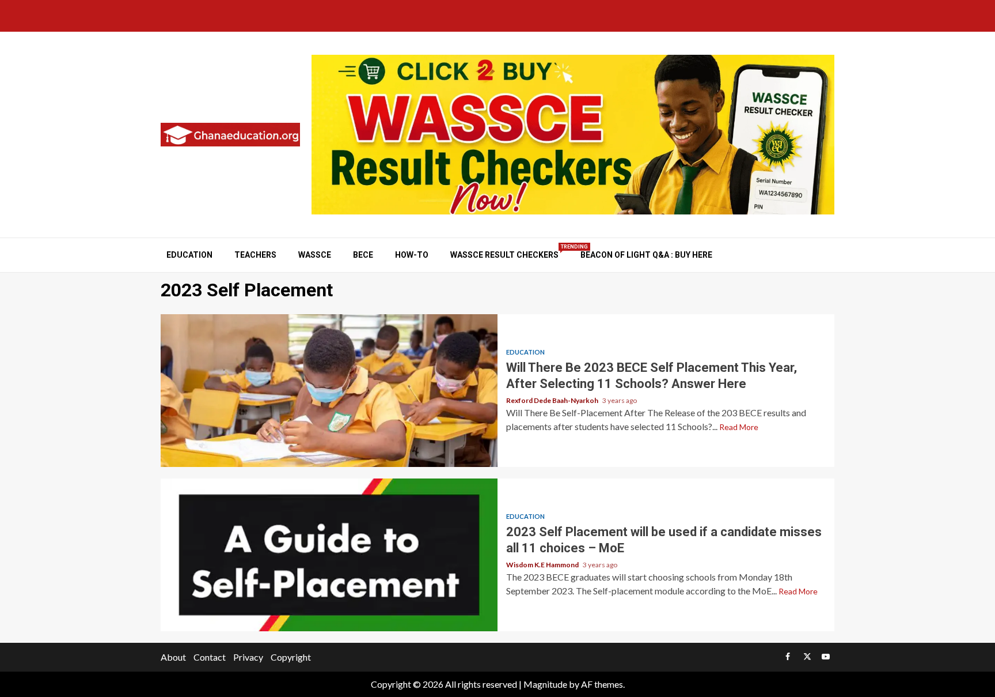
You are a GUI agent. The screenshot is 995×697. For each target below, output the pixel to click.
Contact (209, 656)
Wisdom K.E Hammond (543, 564)
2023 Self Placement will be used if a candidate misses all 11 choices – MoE (329, 555)
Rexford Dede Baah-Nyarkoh (552, 400)
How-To (411, 254)
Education (189, 254)
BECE (363, 254)
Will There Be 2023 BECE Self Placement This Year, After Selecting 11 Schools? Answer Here (329, 390)
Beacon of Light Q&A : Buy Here (646, 254)
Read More (738, 427)
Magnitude (545, 684)
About (173, 656)
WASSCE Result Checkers (504, 254)
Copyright (291, 656)
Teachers (255, 254)
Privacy (248, 656)
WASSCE (314, 254)
